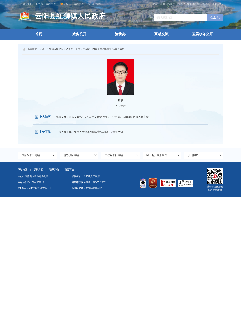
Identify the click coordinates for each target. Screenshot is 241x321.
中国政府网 (24, 3)
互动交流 (161, 34)
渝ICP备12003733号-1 (40, 188)
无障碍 (171, 3)
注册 (162, 3)
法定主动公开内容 (87, 49)
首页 (38, 34)
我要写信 (69, 169)
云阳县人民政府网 (73, 3)
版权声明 (38, 169)
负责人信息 (118, 49)
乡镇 (41, 49)
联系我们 (55, 169)
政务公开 (79, 34)
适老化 (181, 3)
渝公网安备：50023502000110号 (88, 188)
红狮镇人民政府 (55, 49)
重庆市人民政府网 (45, 3)
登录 (155, 3)
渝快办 (120, 34)
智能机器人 (203, 3)
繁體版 (191, 3)
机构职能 (105, 49)
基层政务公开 (202, 34)
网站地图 (22, 169)
